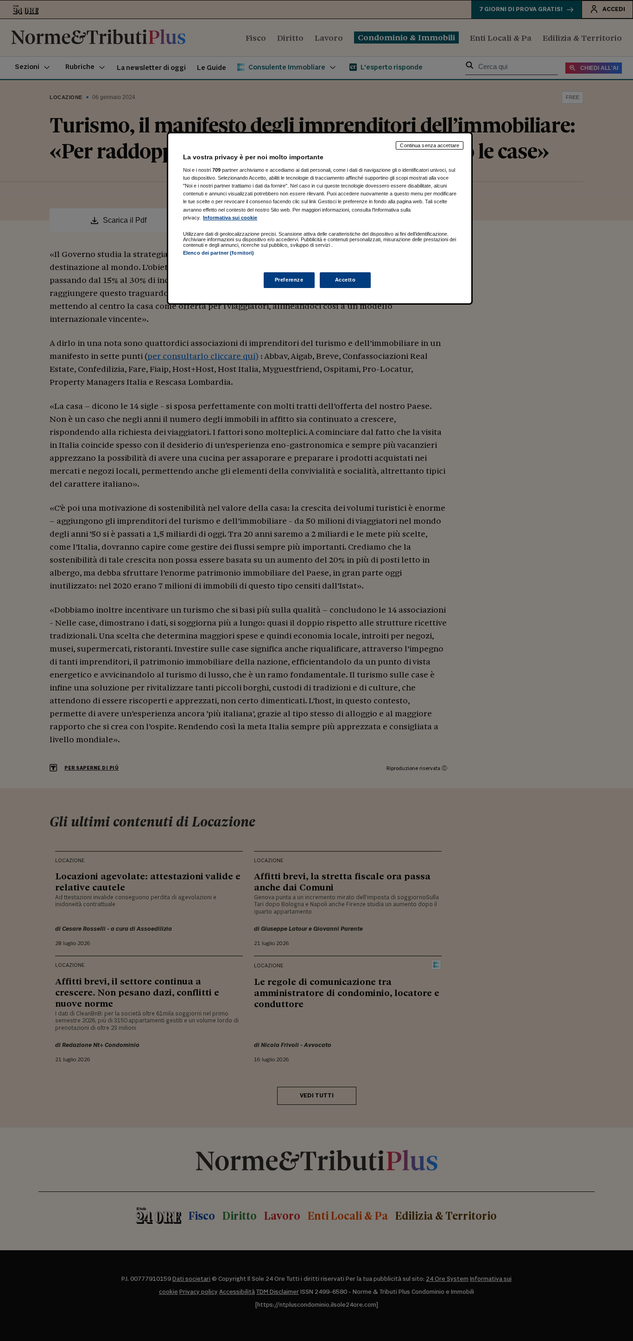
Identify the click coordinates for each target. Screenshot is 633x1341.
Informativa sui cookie (230, 217)
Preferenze (289, 279)
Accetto (345, 279)
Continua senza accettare (429, 145)
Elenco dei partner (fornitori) (218, 253)
